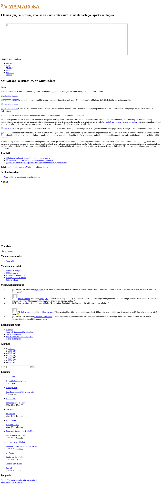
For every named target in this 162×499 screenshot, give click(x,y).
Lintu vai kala (43, 303)
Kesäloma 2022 (12, 424)
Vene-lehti (10, 261)
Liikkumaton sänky (14, 273)
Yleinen (29, 167)
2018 (12, 351)
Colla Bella (10, 377)
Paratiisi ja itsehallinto (43, 317)
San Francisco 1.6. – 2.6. (16, 435)
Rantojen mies (11, 388)
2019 (11, 349)
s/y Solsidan (11, 420)
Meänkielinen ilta (35, 177)
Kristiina (25, 303)
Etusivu (9, 63)
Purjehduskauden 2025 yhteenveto (20, 392)
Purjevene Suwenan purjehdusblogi (20, 431)
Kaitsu (45, 167)
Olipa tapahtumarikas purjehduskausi (52, 163)
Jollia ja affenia (12, 280)
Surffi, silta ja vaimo (14, 334)
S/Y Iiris (9, 409)
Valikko (4, 59)
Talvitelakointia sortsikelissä (41, 160)
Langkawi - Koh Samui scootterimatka (21, 446)
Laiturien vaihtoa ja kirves (39, 158)
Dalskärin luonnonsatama (16, 381)
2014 (12, 360)
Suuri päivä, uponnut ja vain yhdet (20, 332)
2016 (12, 355)
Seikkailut (10, 72)
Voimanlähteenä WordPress (12, 482)
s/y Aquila (10, 453)
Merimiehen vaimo (25, 312)
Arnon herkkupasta (13, 339)
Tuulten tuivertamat (14, 464)
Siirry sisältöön (15, 59)
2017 (12, 353)
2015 (12, 358)
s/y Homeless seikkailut (15, 442)
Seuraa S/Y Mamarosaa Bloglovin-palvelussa (19, 480)
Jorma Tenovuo (24, 299)
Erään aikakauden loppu (15, 403)
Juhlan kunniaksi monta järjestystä (19, 336)
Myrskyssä (38, 290)
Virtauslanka (11, 398)
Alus (8, 66)
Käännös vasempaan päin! (16, 275)
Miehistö (9, 68)
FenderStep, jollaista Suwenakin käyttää (121, 122)
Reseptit (9, 70)
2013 (12, 362)
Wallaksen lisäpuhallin (15, 457)
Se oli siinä (10, 414)
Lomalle (9, 468)
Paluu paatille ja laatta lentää (13, 177)
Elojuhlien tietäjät (13, 271)
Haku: (3, 367)
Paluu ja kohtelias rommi (16, 278)
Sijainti (9, 75)
